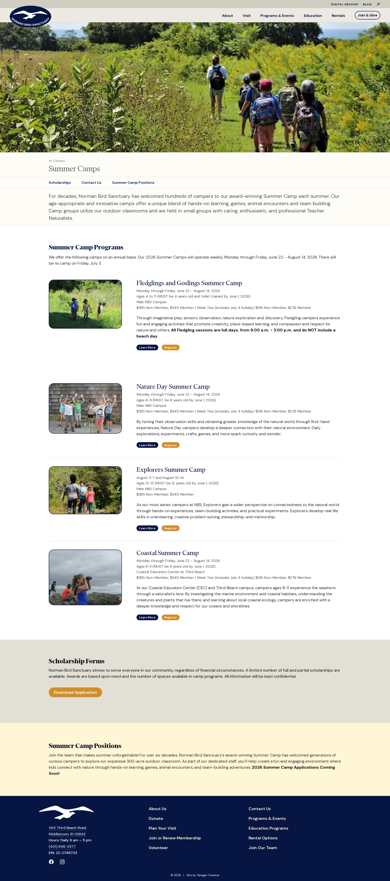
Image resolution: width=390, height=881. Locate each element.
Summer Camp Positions (133, 182)
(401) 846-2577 (62, 846)
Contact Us (91, 182)
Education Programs (268, 828)
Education (313, 15)
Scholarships (60, 182)
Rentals (338, 15)
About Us (157, 808)
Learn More (147, 347)
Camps (58, 161)
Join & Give (367, 15)
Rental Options (263, 838)
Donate (156, 818)
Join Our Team (263, 847)
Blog (367, 4)
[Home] (30, 16)
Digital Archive (344, 4)
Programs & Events (277, 15)
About (227, 15)
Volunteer (158, 847)
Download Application (75, 692)
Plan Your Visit (162, 828)
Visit (247, 15)
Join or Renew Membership (175, 838)
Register (170, 347)
